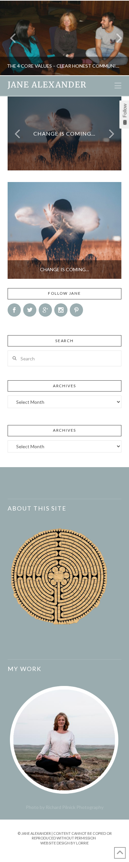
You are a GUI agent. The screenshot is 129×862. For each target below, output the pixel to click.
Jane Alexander (47, 85)
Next (115, 38)
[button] (117, 86)
